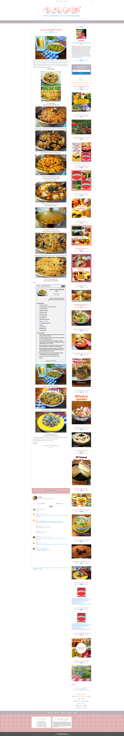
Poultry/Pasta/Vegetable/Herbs (50, 491)
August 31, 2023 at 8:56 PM (47, 526)
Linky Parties (56, 21)
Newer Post (58, 503)
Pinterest (44, 726)
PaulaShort (38, 548)
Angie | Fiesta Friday (39, 526)
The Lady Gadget (67, 734)
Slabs (37, 520)
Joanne (37, 508)
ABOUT (40, 21)
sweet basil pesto (45, 321)
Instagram (44, 725)
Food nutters (38, 531)
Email (44, 721)
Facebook (44, 722)
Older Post (43, 503)
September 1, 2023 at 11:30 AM (45, 536)
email (69, 724)
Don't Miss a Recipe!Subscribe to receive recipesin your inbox (81, 67)
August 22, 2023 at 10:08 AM (43, 508)
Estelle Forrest (38, 536)
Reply (37, 524)
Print (63, 286)
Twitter (44, 723)
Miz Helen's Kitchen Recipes (68, 21)
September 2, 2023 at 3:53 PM (42, 542)
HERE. (57, 726)
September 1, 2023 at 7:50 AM (45, 531)
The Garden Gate (80, 21)
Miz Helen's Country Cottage (64, 733)
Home (36, 21)
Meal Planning (47, 21)
